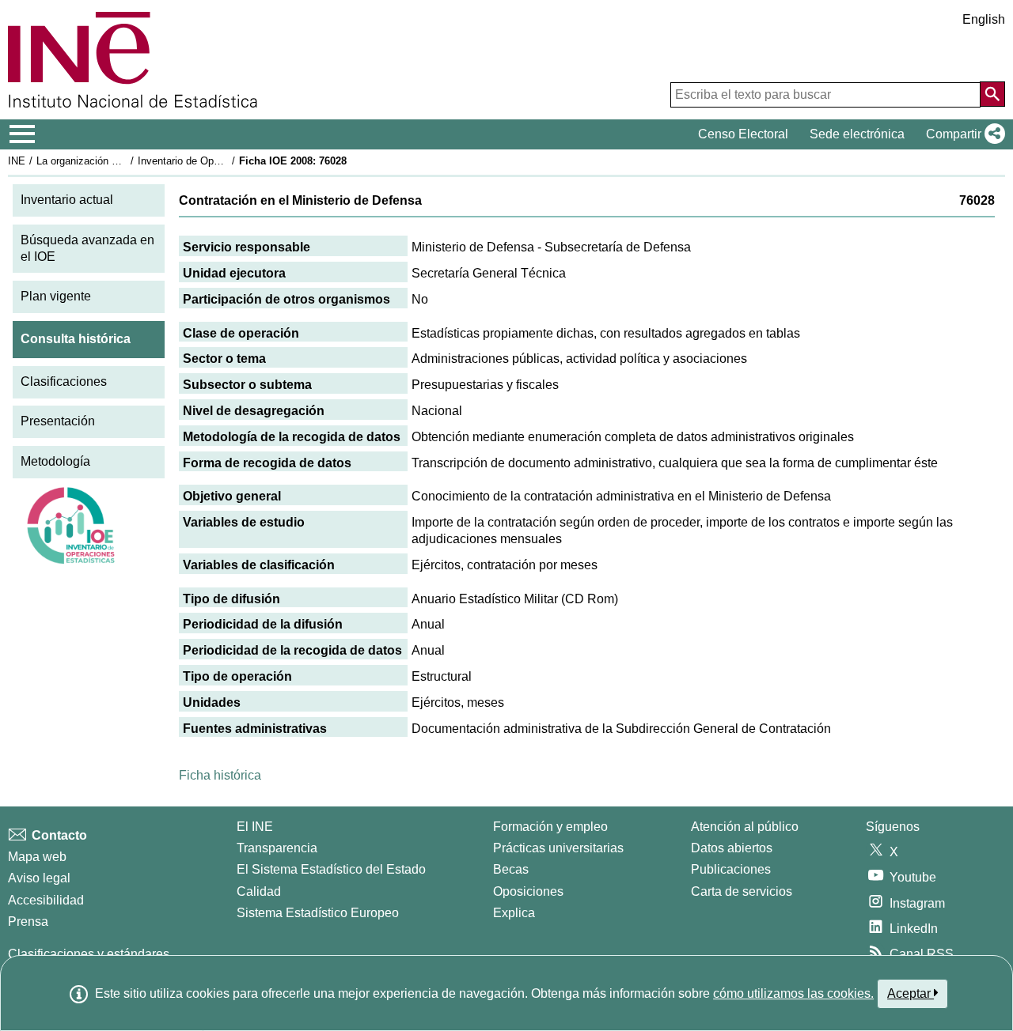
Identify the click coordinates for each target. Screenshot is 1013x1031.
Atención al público (745, 826)
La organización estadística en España (125, 161)
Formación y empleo (550, 826)
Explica (514, 913)
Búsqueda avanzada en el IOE (87, 248)
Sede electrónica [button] (857, 134)
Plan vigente (56, 296)
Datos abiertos (731, 848)
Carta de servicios (741, 891)
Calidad (259, 891)
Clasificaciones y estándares (88, 954)
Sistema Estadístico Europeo (318, 913)
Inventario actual (67, 199)
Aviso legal (39, 878)
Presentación (58, 421)
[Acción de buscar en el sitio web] (992, 94)
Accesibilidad (46, 900)
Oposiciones (528, 891)
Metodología (55, 461)
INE (16, 161)
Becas (511, 869)
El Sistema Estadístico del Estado (331, 869)
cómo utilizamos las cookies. (793, 993)
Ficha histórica (220, 775)
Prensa (28, 921)
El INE (255, 826)
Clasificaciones (64, 381)
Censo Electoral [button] (743, 134)
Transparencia (277, 848)
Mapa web (37, 856)
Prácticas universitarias (558, 848)
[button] (962, 134)
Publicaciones (731, 869)
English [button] (983, 19)
